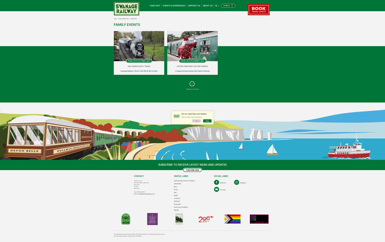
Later (196, 121)
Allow (207, 121)
